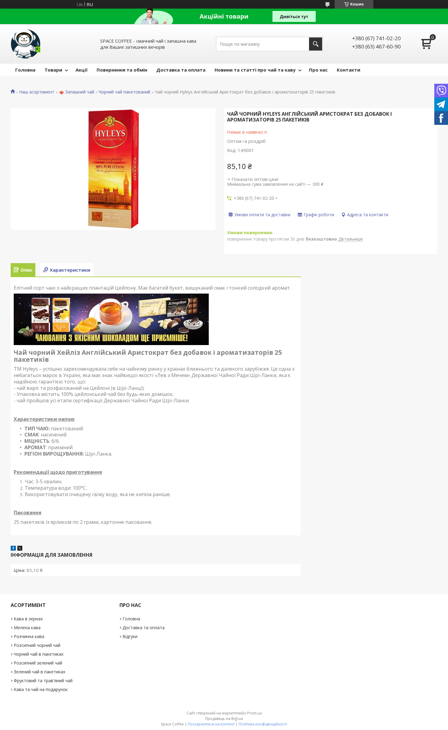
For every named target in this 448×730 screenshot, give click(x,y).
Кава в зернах (28, 619)
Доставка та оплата (180, 70)
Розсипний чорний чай (37, 645)
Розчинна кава (29, 636)
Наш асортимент (36, 92)
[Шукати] (315, 44)
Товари (53, 70)
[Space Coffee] (26, 44)
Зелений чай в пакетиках (39, 672)
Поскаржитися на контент (211, 724)
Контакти (348, 70)
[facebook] (13, 549)
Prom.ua (254, 713)
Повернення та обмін (122, 70)
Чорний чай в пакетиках (38, 654)
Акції (81, 70)
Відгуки (130, 636)
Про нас (318, 70)
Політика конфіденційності (263, 724)
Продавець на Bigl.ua (224, 718)
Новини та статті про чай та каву (255, 70)
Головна (25, 70)
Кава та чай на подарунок (41, 689)
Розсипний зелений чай (38, 663)
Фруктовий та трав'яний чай (43, 680)
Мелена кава (27, 627)
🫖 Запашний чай (76, 92)
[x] (19, 549)
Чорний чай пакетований (124, 92)
